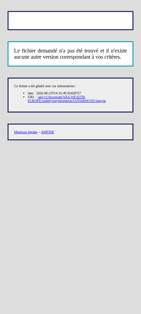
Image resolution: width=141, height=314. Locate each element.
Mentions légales (25, 132)
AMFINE (47, 132)
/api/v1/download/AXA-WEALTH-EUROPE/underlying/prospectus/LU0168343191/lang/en (67, 99)
